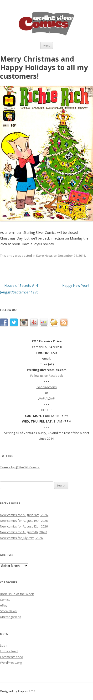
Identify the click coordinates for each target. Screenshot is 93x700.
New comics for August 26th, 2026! (24, 515)
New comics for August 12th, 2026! (24, 526)
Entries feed (9, 651)
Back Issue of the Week (17, 594)
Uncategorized (10, 617)
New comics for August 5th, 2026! (23, 532)
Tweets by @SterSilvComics (20, 467)
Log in (4, 645)
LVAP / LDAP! (47, 398)
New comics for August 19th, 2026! (24, 520)
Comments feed (11, 657)
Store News (44, 255)
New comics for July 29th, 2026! (21, 538)
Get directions (46, 387)
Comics (5, 599)
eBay (3, 605)
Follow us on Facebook (46, 375)
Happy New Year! (77, 285)
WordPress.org (11, 662)
